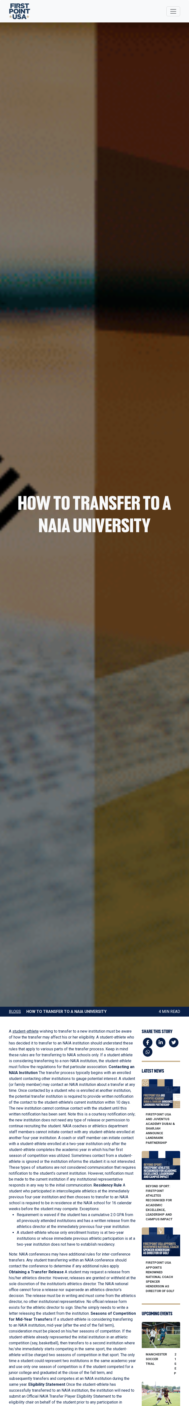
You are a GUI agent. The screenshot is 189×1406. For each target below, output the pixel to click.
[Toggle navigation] (173, 11)
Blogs (15, 1011)
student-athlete (25, 1031)
